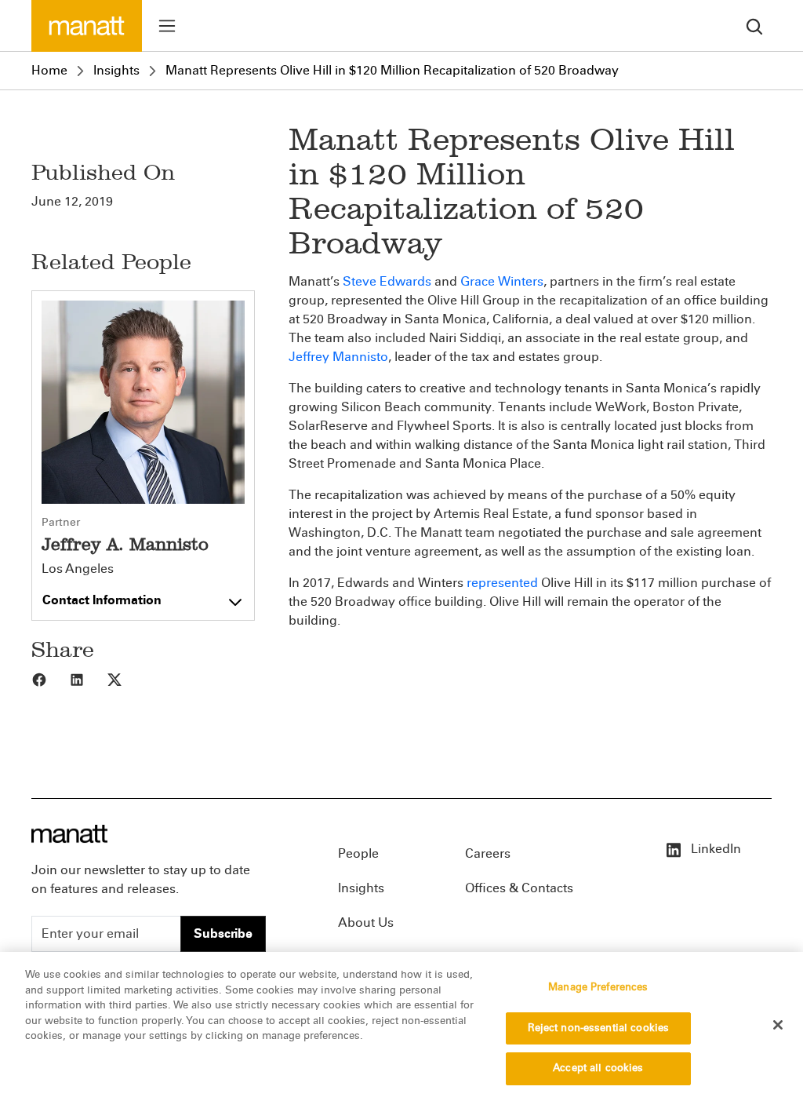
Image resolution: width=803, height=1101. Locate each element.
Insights (116, 70)
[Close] (778, 1025)
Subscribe (223, 933)
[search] (754, 25)
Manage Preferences (598, 987)
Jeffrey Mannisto (338, 356)
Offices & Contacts (519, 887)
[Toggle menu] (167, 26)
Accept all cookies (598, 1068)
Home (49, 70)
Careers (488, 853)
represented (502, 582)
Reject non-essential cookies (599, 1028)
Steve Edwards (388, 281)
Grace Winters (501, 281)
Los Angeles (78, 569)
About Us (366, 922)
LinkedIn (714, 848)
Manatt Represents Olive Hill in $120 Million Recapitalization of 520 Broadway (392, 70)
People (358, 853)
